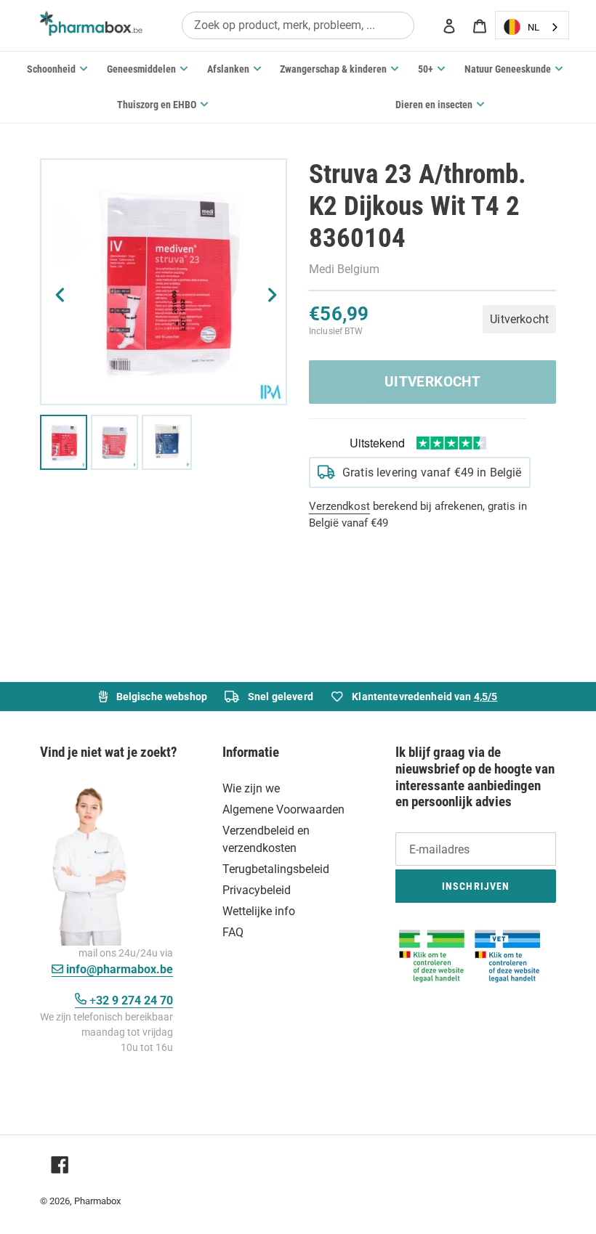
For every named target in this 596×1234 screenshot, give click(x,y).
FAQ (232, 932)
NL (533, 27)
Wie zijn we (251, 788)
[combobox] (298, 25)
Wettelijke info (258, 911)
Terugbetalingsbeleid (275, 869)
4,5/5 (486, 696)
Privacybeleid (256, 890)
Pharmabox (97, 1201)
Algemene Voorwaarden (283, 809)
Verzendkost (339, 506)
